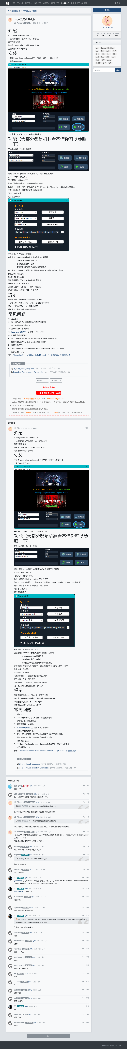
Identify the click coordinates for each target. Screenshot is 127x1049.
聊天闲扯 (28, 3)
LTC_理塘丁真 (19, 794)
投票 (110, 63)
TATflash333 (19, 940)
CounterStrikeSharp (107, 48)
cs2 (97, 48)
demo (109, 60)
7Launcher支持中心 (18, 332)
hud (102, 57)
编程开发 (46, 3)
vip (97, 51)
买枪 (104, 63)
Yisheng (17, 846)
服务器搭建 (65, 3)
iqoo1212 (18, 907)
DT (15, 877)
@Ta (31, 786)
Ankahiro (18, 869)
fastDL (108, 51)
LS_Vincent (19, 23)
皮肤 (102, 51)
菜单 (114, 51)
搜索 (85, 3)
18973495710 (19, 1022)
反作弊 (98, 63)
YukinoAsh (18, 896)
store (113, 57)
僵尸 (108, 54)
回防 (103, 60)
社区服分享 (75, 3)
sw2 (97, 57)
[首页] (8, 10)
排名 (114, 54)
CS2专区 (20, 3)
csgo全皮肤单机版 (29, 10)
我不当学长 (18, 785)
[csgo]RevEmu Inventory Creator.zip (28, 372)
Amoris (17, 1014)
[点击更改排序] (88, 781)
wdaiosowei (19, 957)
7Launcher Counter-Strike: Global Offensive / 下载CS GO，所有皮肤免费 (41, 355)
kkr (15, 973)
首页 (13, 3)
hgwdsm (17, 949)
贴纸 (97, 60)
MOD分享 (55, 3)
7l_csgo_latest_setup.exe (23, 368)
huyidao (17, 854)
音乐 (97, 54)
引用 (86, 428)
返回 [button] (48, 1036)
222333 (17, 981)
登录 (118, 3)
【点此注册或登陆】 (48, 387)
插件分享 (37, 3)
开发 (103, 54)
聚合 (107, 57)
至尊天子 (17, 932)
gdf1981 (17, 990)
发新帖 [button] (107, 10)
